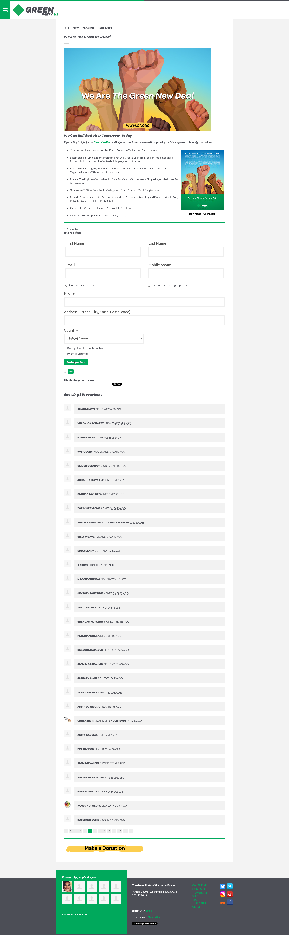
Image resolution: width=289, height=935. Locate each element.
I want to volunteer (78, 353)
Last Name (157, 243)
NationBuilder (156, 917)
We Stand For (88, 28)
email (149, 910)
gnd (71, 371)
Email (70, 264)
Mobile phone (159, 264)
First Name (74, 243)
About (76, 28)
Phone (69, 293)
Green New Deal (105, 28)
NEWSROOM (200, 892)
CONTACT (198, 889)
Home (66, 28)
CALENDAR (199, 885)
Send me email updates (82, 285)
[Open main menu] (5, 10)
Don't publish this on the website (86, 348)
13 (125, 831)
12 (120, 831)
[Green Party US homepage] (36, 9)
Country (71, 330)
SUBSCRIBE (199, 903)
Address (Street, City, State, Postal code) (97, 311)
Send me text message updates (170, 285)
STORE (196, 907)
